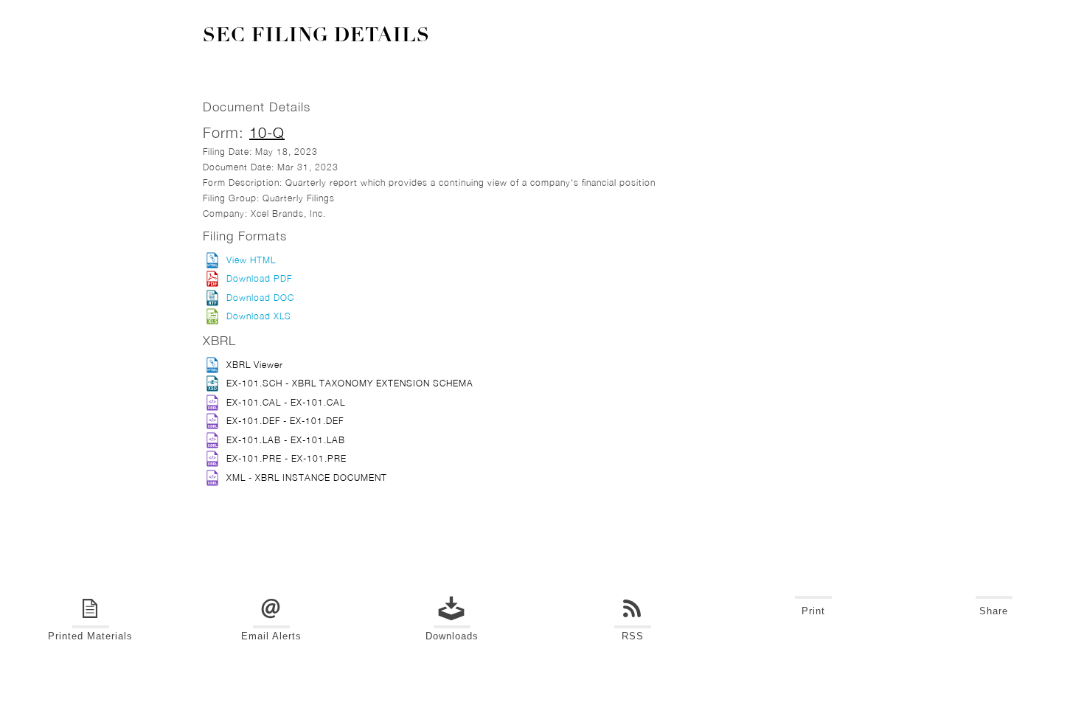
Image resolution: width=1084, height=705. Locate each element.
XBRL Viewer (254, 364)
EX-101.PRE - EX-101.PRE (286, 458)
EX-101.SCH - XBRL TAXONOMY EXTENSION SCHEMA (349, 383)
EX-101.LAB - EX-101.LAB (285, 439)
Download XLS (258, 316)
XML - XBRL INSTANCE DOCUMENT (306, 477)
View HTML (251, 259)
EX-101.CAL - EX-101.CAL (285, 402)
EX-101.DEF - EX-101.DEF (285, 420)
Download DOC (260, 297)
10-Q (267, 132)
